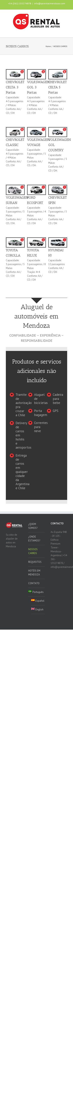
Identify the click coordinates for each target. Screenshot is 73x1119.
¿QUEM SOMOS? (32, 526)
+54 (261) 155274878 (19, 3)
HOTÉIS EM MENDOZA (34, 572)
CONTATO (34, 583)
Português (38, 592)
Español (39, 600)
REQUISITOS (34, 562)
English (39, 609)
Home (48, 46)
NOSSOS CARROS (33, 551)
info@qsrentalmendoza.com (49, 3)
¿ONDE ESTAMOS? (34, 538)
